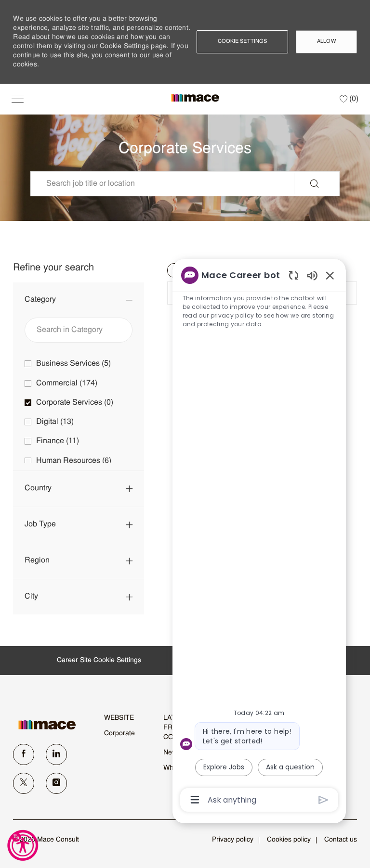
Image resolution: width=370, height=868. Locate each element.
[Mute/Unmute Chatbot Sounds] (312, 275)
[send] (323, 800)
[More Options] (195, 799)
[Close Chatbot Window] (330, 275)
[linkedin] (56, 754)
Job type (40, 524)
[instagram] (56, 783)
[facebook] (23, 754)
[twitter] (23, 783)
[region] (259, 536)
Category (40, 300)
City (31, 596)
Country (38, 488)
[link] (51, 725)
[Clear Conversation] (294, 274)
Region (37, 560)
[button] (18, 99)
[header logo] (195, 98)
